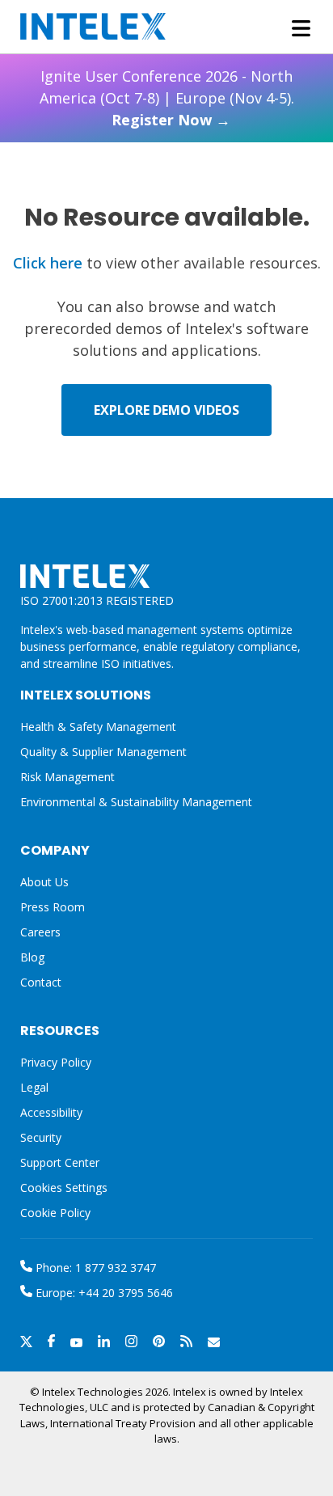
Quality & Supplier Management (103, 751)
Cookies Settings (63, 1188)
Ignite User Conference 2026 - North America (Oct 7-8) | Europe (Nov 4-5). (167, 97)
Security (40, 1137)
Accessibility (51, 1112)
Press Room (52, 907)
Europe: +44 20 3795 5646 (102, 1292)
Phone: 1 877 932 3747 (94, 1267)
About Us (44, 882)
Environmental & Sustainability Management (136, 801)
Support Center (59, 1162)
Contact (40, 982)
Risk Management (67, 776)
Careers (40, 932)
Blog (32, 957)
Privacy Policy (55, 1062)
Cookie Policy (55, 1212)
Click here (47, 263)
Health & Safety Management (98, 726)
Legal (34, 1087)
